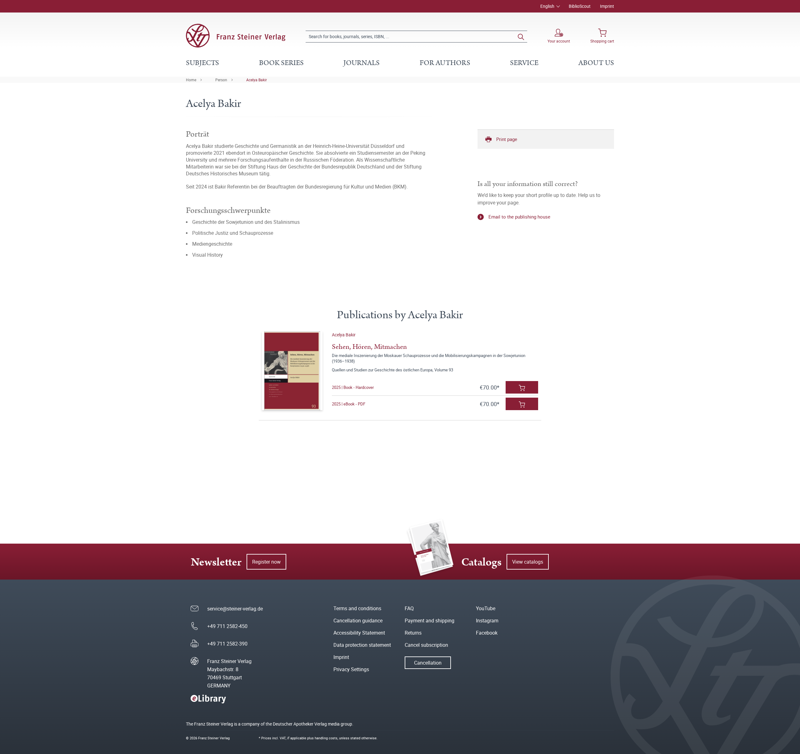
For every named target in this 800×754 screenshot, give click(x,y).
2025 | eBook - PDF (348, 404)
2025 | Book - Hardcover (353, 387)
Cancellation (428, 662)
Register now (266, 561)
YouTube (485, 608)
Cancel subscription (426, 644)
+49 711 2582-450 (227, 626)
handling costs (326, 738)
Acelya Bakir (256, 80)
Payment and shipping (429, 620)
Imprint (607, 6)
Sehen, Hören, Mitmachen (369, 347)
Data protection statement (362, 644)
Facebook (487, 632)
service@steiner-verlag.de (235, 608)
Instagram (487, 620)
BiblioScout (580, 6)
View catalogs (527, 561)
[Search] (521, 37)
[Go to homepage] (235, 36)
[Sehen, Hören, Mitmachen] (292, 370)
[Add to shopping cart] (522, 387)
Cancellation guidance (357, 620)
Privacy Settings (351, 669)
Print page (506, 139)
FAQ (409, 608)
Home (191, 80)
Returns (413, 632)
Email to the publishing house (519, 217)
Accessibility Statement (359, 632)
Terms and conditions (357, 608)
